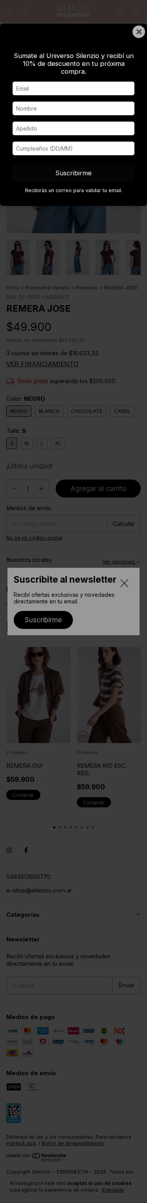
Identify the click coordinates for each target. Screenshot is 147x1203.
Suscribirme (73, 173)
